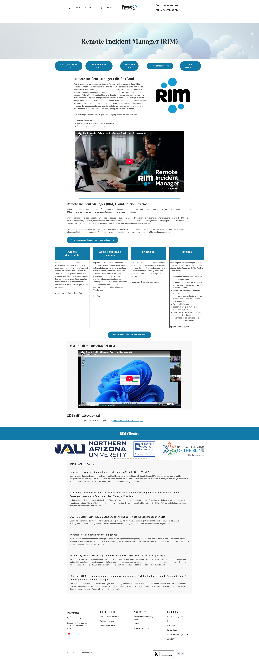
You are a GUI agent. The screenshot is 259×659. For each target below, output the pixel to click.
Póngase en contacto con (167, 5)
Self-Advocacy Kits (175, 617)
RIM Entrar (171, 625)
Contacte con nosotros (109, 617)
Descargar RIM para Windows (68, 65)
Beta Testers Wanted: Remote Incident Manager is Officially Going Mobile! (109, 472)
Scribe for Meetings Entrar (177, 634)
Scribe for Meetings (142, 628)
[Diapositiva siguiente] (202, 449)
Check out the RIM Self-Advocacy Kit (128, 421)
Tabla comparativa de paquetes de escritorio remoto (92, 240)
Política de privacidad (109, 621)
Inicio (78, 7)
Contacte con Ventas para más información (129, 335)
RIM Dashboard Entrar (160, 66)
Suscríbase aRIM (129, 65)
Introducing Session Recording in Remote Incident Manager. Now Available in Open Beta (117, 555)
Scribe (136, 624)
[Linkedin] (178, 653)
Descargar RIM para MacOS (99, 65)
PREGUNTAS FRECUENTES (167, 10)
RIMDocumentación (190, 65)
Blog (100, 7)
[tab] (112, 458)
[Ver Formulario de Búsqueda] (69, 8)
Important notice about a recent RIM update (93, 534)
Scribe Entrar (172, 630)
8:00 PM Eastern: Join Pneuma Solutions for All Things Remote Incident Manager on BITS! (118, 517)
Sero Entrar (171, 639)
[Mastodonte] (182, 653)
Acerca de (110, 7)
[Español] (69, 633)
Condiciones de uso (108, 625)
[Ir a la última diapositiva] (56, 449)
